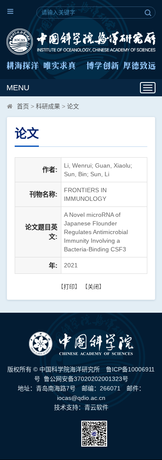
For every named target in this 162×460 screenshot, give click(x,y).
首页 (23, 106)
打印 (69, 286)
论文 (73, 106)
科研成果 (48, 106)
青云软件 (96, 407)
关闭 (93, 286)
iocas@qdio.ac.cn (81, 397)
